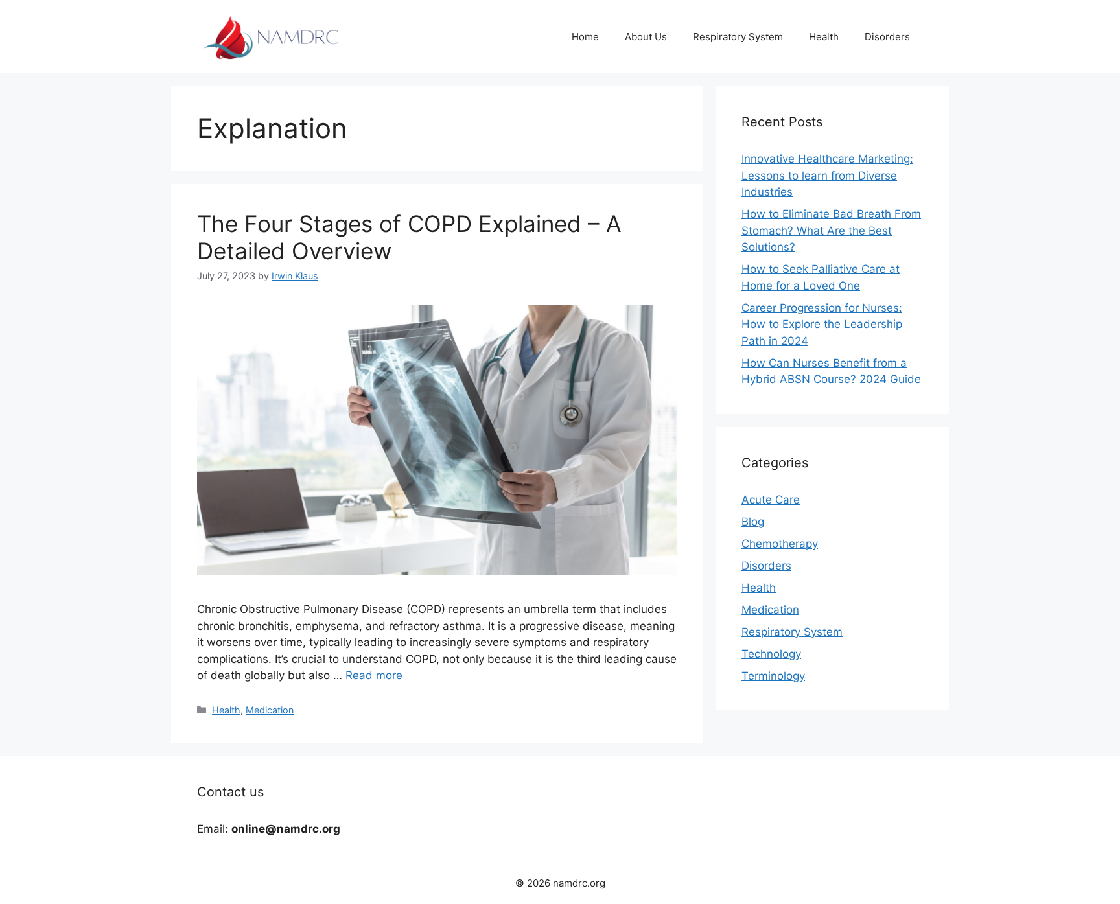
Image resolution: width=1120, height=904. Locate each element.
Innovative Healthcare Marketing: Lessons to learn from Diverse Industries (827, 175)
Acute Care (770, 499)
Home (585, 36)
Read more (373, 675)
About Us (646, 36)
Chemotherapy (779, 543)
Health (824, 36)
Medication (270, 709)
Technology (771, 653)
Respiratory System (738, 36)
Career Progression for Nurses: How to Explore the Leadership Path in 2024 (821, 324)
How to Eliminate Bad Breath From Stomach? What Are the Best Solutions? (831, 230)
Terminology (773, 675)
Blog (752, 521)
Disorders (887, 36)
